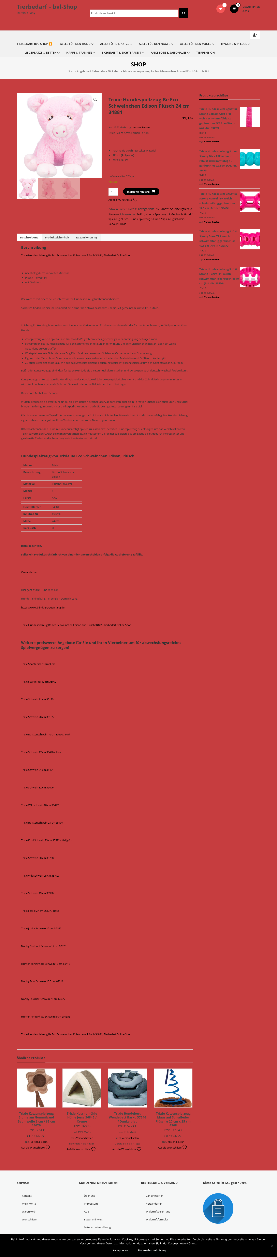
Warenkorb (28, 1211)
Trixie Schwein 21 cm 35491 (37, 770)
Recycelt (113, 224)
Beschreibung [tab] (29, 237)
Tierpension (205, 52)
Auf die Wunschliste (120, 199)
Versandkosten (141, 127)
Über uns (89, 1195)
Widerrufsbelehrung (158, 1211)
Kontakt (27, 1195)
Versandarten (29, 572)
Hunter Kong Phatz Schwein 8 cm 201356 (45, 1016)
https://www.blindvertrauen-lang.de (42, 607)
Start (71, 71)
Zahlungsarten (154, 1195)
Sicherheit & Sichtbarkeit (121, 52)
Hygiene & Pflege (234, 44)
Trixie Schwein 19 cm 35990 (37, 893)
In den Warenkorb (138, 192)
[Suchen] (183, 13)
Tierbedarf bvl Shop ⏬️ (34, 44)
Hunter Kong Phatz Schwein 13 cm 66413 (45, 964)
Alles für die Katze (114, 44)
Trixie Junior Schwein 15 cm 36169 (41, 928)
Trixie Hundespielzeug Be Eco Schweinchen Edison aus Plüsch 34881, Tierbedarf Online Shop (76, 255)
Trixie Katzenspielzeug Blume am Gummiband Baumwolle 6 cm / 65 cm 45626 (36, 1119)
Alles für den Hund (75, 44)
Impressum (91, 1203)
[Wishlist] (220, 9)
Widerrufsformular (157, 1219)
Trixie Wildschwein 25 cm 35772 (40, 875)
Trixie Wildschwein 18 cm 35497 (40, 805)
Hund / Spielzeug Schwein (168, 219)
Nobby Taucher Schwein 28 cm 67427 (43, 999)
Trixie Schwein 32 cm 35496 (37, 787)
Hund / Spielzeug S (141, 219)
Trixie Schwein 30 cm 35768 (37, 858)
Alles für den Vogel (195, 44)
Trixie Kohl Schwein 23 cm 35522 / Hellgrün (46, 840)
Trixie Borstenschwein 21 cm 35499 (42, 822)
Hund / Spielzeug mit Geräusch (164, 214)
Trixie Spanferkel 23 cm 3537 (38, 664)
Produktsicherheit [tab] (57, 237)
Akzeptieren (120, 1250)
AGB (86, 1211)
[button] (95, 99)
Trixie (123, 224)
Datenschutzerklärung (97, 1227)
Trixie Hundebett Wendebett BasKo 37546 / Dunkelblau (127, 1117)
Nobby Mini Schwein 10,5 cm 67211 (42, 981)
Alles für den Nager (154, 44)
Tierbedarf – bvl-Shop (47, 6)
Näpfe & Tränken (79, 52)
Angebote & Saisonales (169, 52)
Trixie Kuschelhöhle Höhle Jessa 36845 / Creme (82, 1117)
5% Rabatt (114, 71)
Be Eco (140, 214)
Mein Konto (29, 1203)
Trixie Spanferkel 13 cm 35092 (38, 681)
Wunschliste (29, 1219)
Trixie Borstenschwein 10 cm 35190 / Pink (45, 734)
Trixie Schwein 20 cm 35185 (37, 717)
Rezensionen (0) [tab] (86, 237)
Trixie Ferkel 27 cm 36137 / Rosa (40, 911)
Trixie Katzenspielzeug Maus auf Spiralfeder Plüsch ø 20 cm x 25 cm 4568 (173, 1119)
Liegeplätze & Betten (41, 52)
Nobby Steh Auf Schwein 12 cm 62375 (43, 946)
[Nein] (272, 1246)
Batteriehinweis (93, 1219)
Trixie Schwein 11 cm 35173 (37, 699)
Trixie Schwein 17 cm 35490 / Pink (41, 752)
